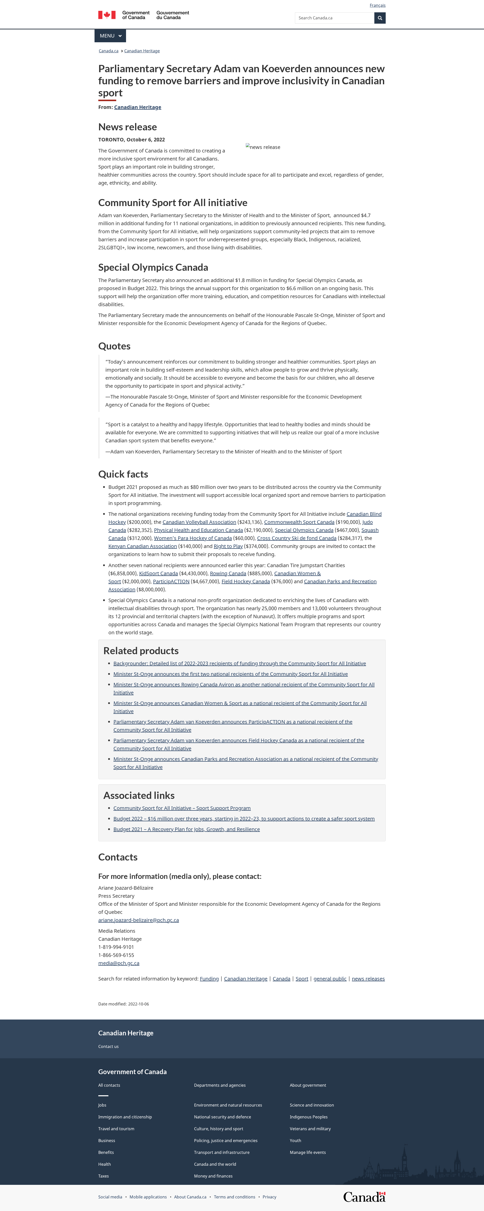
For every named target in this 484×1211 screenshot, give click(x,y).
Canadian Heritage (142, 51)
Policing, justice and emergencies (226, 1140)
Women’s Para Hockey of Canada (193, 538)
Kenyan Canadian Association (142, 546)
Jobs (102, 1105)
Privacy (269, 1197)
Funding (209, 978)
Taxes (103, 1176)
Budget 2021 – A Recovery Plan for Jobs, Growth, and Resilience (186, 829)
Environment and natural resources (228, 1105)
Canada (281, 978)
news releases (368, 978)
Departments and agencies (220, 1085)
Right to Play (228, 546)
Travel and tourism (116, 1128)
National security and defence (222, 1117)
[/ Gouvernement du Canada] (143, 16)
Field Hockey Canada (246, 581)
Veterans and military (310, 1128)
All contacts (109, 1085)
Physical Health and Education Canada (198, 530)
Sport (302, 978)
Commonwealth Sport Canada (299, 522)
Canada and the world (215, 1164)
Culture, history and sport (218, 1128)
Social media (110, 1197)
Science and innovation (312, 1105)
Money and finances (213, 1176)
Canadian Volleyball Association (199, 522)
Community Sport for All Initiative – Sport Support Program (182, 808)
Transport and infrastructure (222, 1152)
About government (308, 1085)
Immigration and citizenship (125, 1117)
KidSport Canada (158, 573)
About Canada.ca (190, 1197)
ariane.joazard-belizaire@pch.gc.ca (138, 920)
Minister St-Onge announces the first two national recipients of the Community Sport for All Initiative (230, 674)
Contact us (108, 1046)
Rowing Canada (228, 573)
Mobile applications (148, 1197)
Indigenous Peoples (309, 1117)
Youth (295, 1140)
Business (106, 1140)
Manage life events (308, 1152)
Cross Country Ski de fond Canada (297, 538)
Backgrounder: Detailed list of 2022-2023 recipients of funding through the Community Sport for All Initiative (239, 663)
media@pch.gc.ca (118, 963)
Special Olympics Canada (304, 530)
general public (330, 978)
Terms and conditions (234, 1197)
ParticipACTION (171, 581)
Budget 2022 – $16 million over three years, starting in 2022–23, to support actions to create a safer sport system (244, 818)
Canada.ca (108, 51)
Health (104, 1164)
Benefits (106, 1152)
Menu (108, 35)
